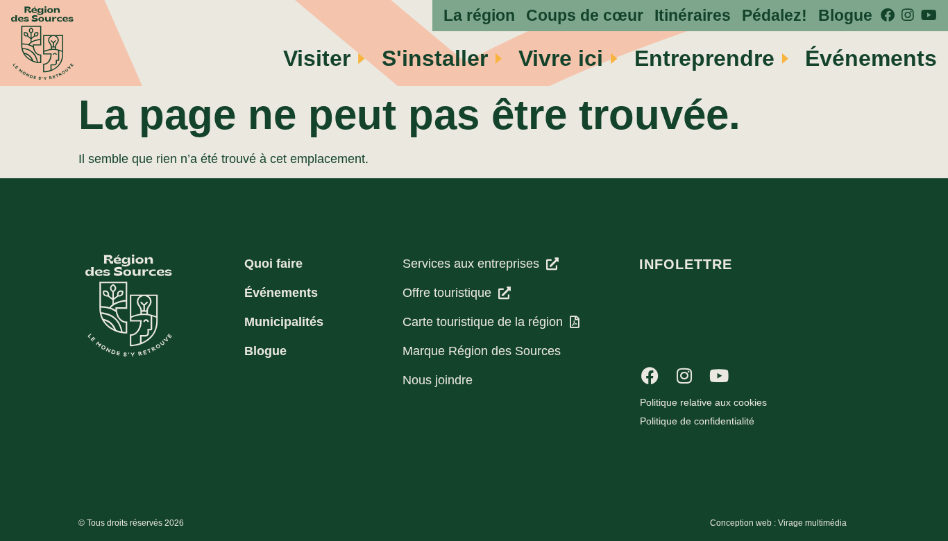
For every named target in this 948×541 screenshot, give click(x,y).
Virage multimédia (812, 523)
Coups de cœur (584, 15)
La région (479, 15)
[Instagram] (684, 375)
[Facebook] (649, 375)
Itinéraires (692, 15)
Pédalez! (774, 15)
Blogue (845, 15)
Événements (871, 58)
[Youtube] (719, 375)
